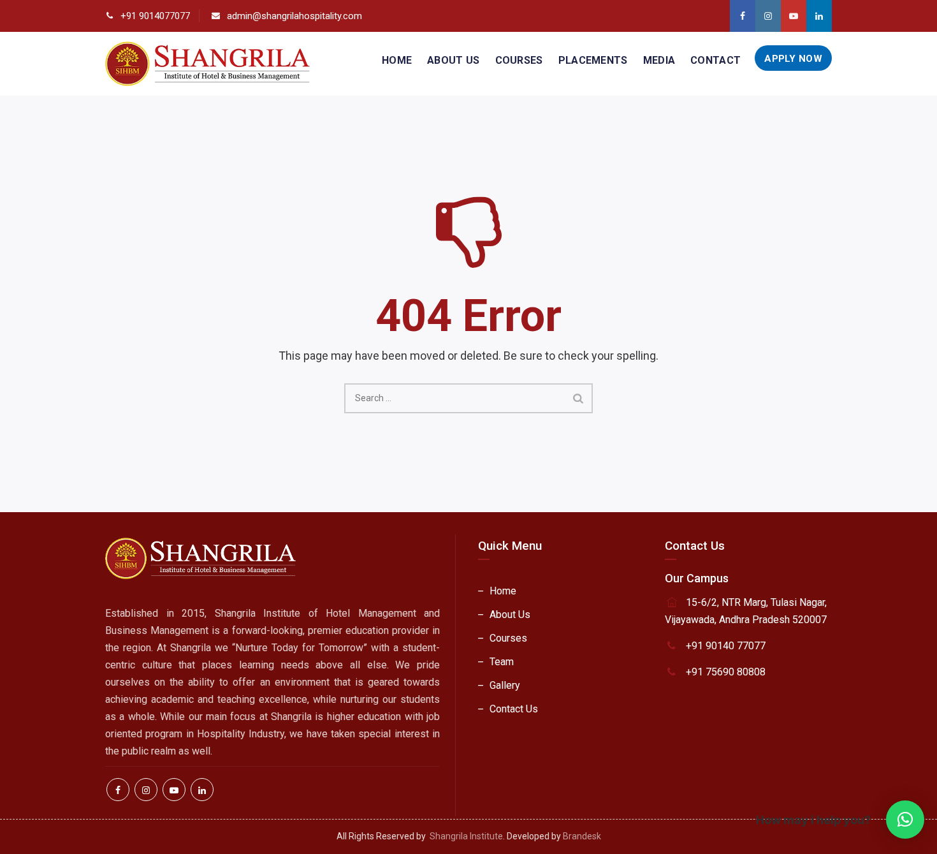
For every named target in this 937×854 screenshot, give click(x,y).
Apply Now (793, 58)
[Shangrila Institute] (207, 64)
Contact (715, 60)
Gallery (505, 685)
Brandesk (582, 836)
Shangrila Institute (466, 836)
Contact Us (514, 709)
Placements (593, 60)
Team (502, 662)
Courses (519, 60)
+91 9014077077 (155, 16)
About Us (453, 60)
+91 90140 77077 (726, 646)
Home (397, 60)
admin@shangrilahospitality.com (294, 16)
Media (659, 60)
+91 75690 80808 (726, 672)
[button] (905, 819)
